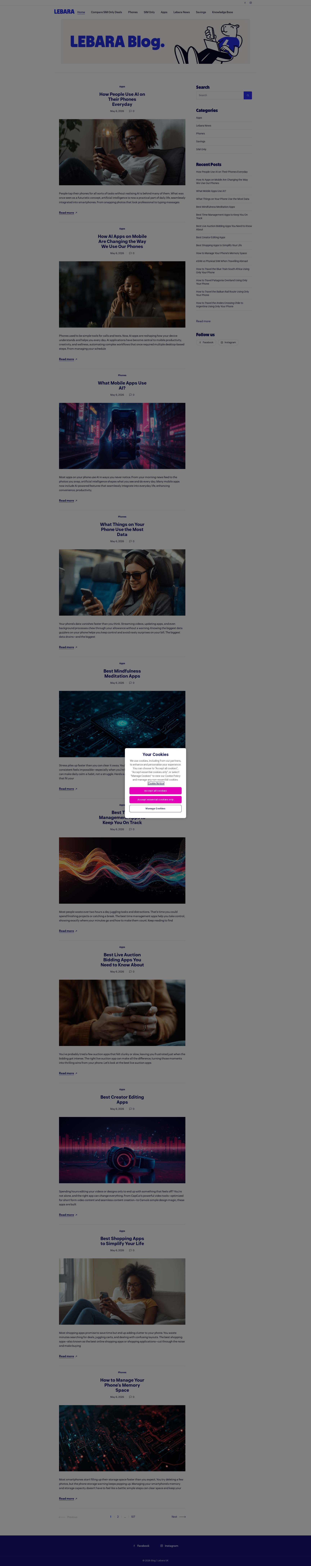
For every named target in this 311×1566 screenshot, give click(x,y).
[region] (155, 783)
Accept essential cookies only (155, 799)
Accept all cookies (155, 790)
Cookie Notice (156, 783)
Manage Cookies (155, 808)
